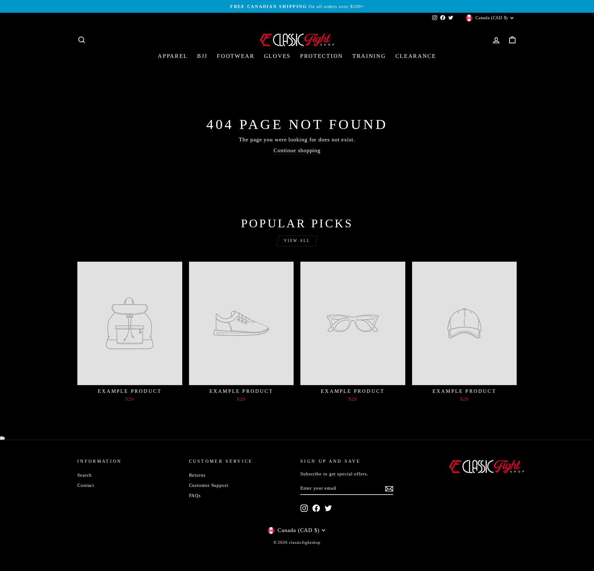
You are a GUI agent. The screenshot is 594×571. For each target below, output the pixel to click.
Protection (321, 56)
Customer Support (208, 485)
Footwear (236, 56)
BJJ (202, 56)
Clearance (415, 56)
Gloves (277, 56)
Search (84, 475)
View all (297, 240)
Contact (85, 485)
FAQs (195, 495)
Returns (197, 475)
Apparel (173, 56)
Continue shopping (297, 150)
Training (369, 56)
